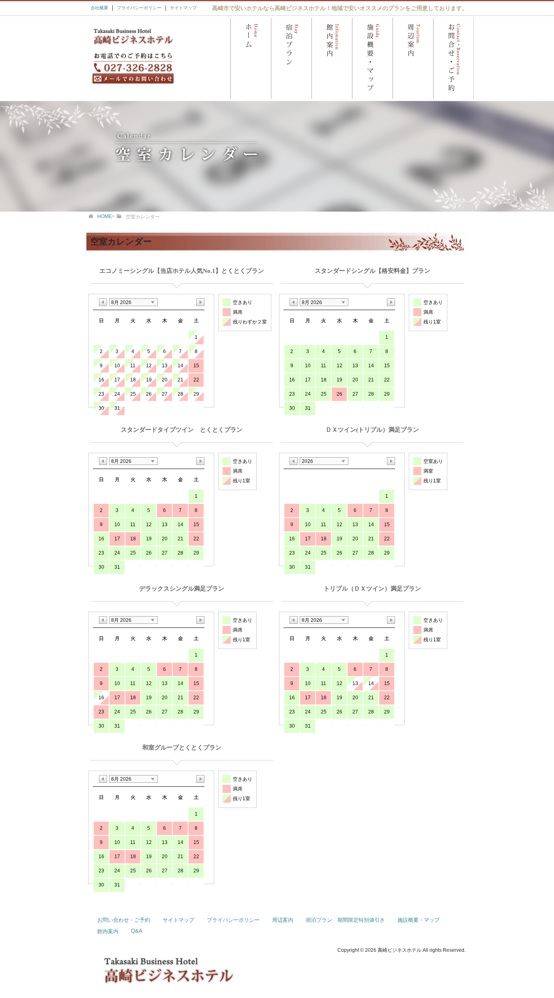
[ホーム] (250, 58)
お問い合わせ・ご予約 (123, 920)
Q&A (136, 931)
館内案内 (107, 931)
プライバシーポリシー (139, 7)
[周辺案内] (413, 58)
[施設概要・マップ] (372, 58)
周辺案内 (282, 920)
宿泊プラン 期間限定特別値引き (345, 920)
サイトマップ (183, 7)
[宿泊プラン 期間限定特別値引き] (291, 58)
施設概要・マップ (418, 920)
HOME (104, 216)
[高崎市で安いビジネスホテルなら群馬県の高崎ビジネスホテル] (133, 44)
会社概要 (99, 7)
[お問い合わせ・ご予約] (453, 58)
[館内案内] (331, 58)
